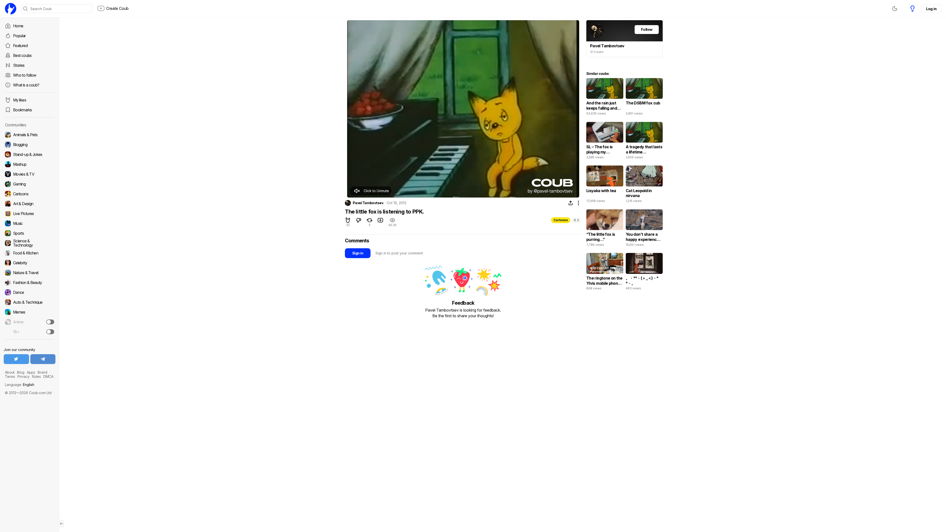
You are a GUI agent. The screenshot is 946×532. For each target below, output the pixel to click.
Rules (36, 376)
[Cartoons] (29, 194)
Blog (20, 372)
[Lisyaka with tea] (604, 185)
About (10, 372)
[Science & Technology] (29, 243)
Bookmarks (22, 109)
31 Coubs (597, 52)
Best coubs (22, 55)
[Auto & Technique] (29, 302)
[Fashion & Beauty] (29, 282)
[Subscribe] (50, 321)
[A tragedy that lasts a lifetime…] (644, 141)
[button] (370, 190)
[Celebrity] (29, 263)
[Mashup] (29, 164)
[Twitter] (16, 359)
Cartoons (561, 220)
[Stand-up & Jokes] (29, 154)
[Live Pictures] (29, 213)
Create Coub (117, 8)
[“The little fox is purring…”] (604, 229)
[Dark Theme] (895, 9)
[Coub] (10, 8)
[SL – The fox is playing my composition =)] (604, 141)
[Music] (29, 223)
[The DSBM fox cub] (644, 97)
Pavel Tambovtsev (368, 203)
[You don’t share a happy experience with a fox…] (644, 229)
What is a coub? (26, 85)
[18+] (50, 331)
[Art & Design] (29, 204)
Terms (10, 376)
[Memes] (29, 312)
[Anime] (29, 322)
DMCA (48, 376)
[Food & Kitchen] (29, 253)
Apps (31, 372)
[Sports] (29, 233)
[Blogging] (29, 145)
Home (18, 25)
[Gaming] (29, 184)
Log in (931, 8)
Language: (19, 384)
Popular (19, 35)
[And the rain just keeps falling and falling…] (604, 97)
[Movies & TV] (29, 174)
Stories (19, 65)
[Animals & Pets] (29, 135)
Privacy (23, 376)
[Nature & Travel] (29, 273)
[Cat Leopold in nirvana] (644, 185)
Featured (20, 45)
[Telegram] (43, 359)
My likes (19, 100)
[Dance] (29, 292)
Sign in (357, 253)
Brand (42, 372)
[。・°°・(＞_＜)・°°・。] (644, 272)
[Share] (571, 203)
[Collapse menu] (61, 523)
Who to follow (24, 75)
